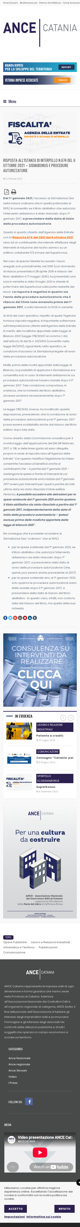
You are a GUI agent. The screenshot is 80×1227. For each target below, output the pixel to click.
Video (13, 1077)
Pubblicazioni (48, 947)
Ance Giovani (10, 2)
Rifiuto (64, 1209)
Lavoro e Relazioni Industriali (50, 942)
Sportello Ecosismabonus (48, 778)
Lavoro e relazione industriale (50, 727)
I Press (13, 1083)
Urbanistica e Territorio (19, 947)
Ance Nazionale (20, 1058)
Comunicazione (47, 751)
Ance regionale (19, 1064)
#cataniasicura (28, 2)
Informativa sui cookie (43, 1217)
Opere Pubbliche (15, 942)
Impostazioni (14, 1217)
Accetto (16, 1209)
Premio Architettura (50, 2)
